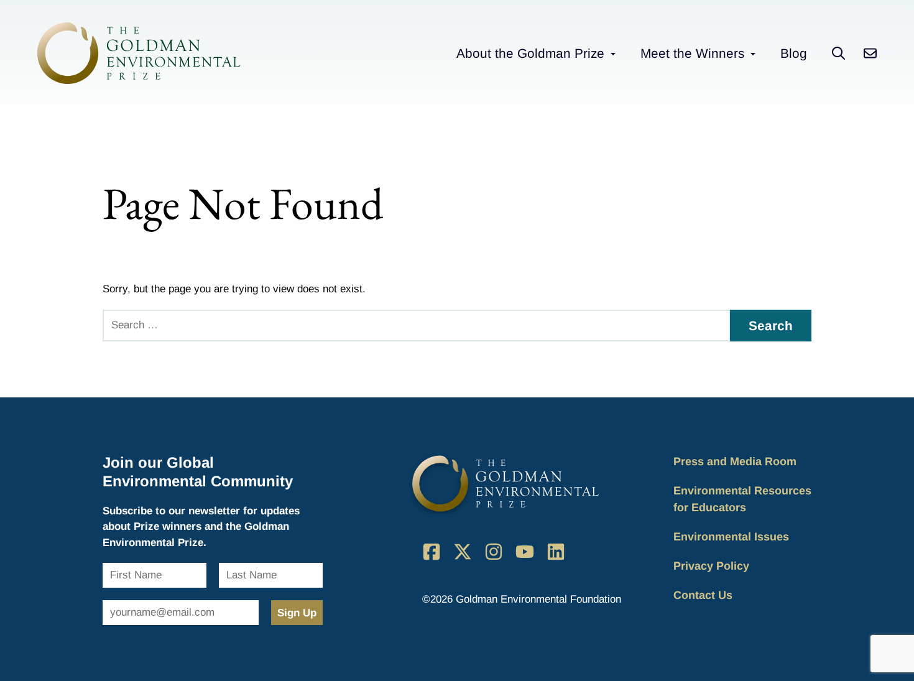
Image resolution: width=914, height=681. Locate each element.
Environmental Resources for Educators (742, 499)
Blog (793, 53)
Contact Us (702, 595)
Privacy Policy (711, 566)
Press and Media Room (734, 461)
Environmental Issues (731, 536)
